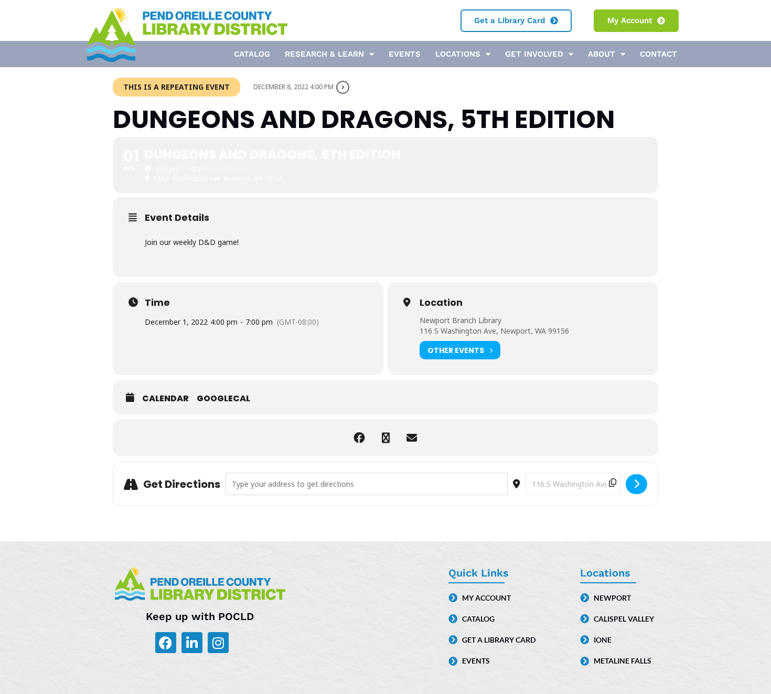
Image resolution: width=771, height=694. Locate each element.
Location (441, 302)
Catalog (252, 54)
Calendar (165, 398)
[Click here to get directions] (636, 484)
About (601, 54)
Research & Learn (324, 54)
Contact (658, 54)
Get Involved (534, 54)
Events (405, 54)
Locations (457, 54)
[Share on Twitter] (385, 438)
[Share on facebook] (359, 438)
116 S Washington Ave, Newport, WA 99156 (494, 331)
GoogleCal (223, 398)
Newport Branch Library (460, 320)
